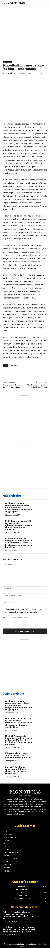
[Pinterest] (25, 79)
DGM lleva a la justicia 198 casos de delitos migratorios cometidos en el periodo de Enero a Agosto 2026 (18, 525)
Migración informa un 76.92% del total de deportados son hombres (18, 755)
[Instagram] (31, 818)
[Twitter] (19, 79)
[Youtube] (27, 818)
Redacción (8, 73)
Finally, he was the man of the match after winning (13, 386)
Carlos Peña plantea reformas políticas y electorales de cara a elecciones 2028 (15, 770)
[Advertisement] (25, 33)
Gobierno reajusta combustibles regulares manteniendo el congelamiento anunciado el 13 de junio (18, 507)
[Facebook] (13, 79)
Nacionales (7, 62)
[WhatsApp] (30, 79)
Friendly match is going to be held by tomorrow (37, 386)
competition (14, 365)
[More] (37, 79)
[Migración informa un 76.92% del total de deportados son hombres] (39, 757)
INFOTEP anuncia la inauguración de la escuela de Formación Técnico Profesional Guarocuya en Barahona (18, 542)
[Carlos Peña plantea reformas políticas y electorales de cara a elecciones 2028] (39, 771)
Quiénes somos (25, 826)
